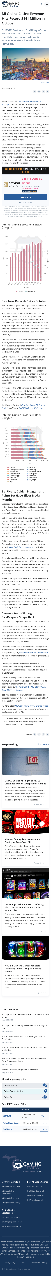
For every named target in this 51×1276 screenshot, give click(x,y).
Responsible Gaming (38, 1263)
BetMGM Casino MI (34, 1186)
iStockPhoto (45, 82)
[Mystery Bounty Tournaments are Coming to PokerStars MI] (25, 822)
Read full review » (25, 202)
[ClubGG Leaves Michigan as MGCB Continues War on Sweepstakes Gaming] (25, 762)
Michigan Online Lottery (11, 1203)
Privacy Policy (10, 1263)
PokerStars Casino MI (35, 1195)
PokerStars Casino (11, 1123)
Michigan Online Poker (10, 1198)
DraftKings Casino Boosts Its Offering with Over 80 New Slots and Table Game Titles (24, 907)
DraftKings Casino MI (35, 1191)
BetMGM (7, 1116)
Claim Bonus (25, 197)
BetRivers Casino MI (35, 1200)
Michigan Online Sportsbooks (8, 1192)
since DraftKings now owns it (22, 547)
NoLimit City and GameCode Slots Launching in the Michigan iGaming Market (23, 968)
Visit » (44, 1116)
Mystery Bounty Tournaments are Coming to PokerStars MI (22, 841)
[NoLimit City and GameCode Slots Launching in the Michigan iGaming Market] (25, 948)
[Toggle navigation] (46, 4)
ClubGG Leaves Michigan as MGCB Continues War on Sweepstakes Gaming (25, 782)
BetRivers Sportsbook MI (11, 1217)
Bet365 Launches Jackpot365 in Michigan (20, 1069)
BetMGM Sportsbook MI (11, 1226)
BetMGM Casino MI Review (30, 408)
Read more (42, 744)
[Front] (22, 1163)
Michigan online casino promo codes (31, 706)
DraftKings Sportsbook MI (12, 1222)
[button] (41, 4)
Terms (22, 1263)
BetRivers (7, 1129)
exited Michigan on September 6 (33, 652)
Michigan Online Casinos (11, 1186)
